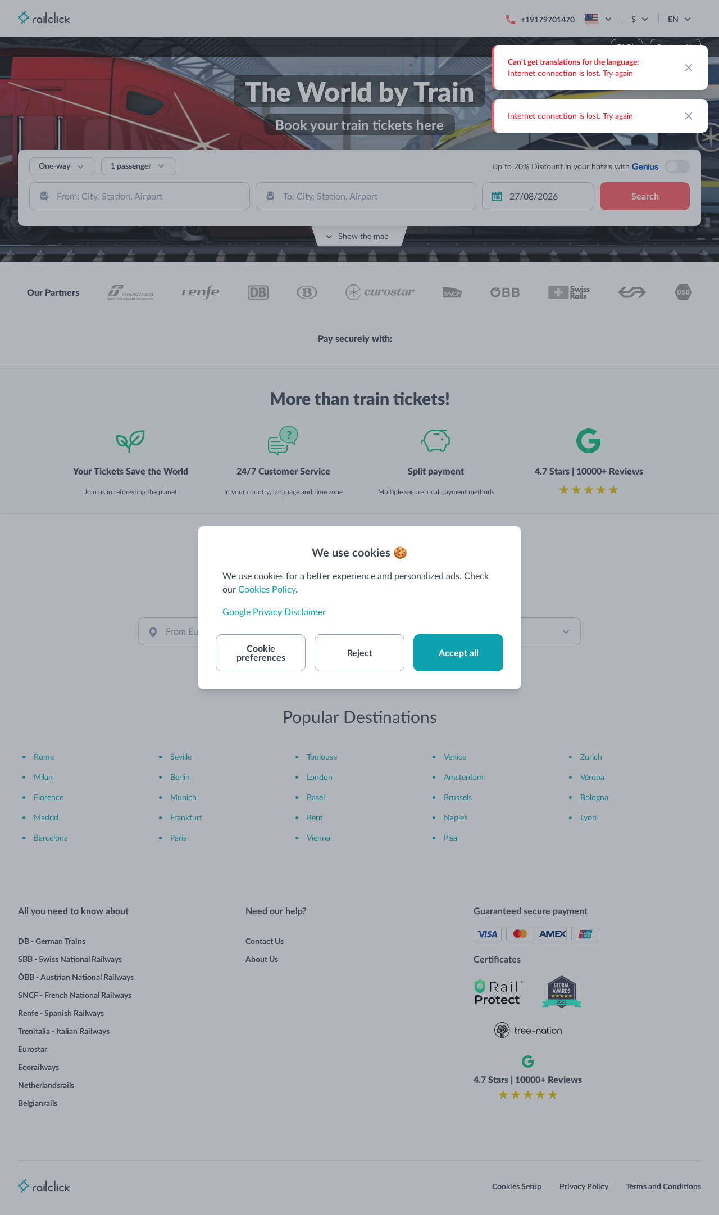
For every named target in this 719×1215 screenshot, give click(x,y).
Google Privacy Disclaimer (274, 611)
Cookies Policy (266, 589)
